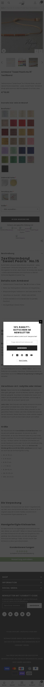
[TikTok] (26, 355)
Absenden (22, 348)
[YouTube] (31, 355)
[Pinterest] (22, 355)
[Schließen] (40, 321)
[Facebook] (12, 355)
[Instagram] (17, 355)
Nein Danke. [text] (23, 360)
